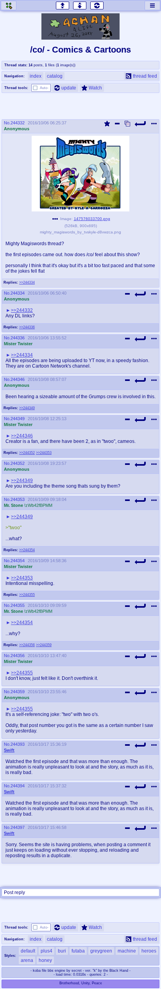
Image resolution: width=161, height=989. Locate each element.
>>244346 (22, 435)
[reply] (140, 123)
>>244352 (27, 453)
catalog (55, 76)
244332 (18, 122)
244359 (18, 691)
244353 (18, 499)
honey (45, 960)
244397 (18, 827)
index (35, 76)
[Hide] (117, 123)
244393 (18, 744)
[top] (62, 5)
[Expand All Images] (127, 123)
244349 (18, 418)
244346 (18, 379)
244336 (18, 337)
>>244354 (27, 550)
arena (27, 960)
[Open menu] (152, 5)
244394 (18, 785)
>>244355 (27, 595)
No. (7, 122)
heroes (148, 951)
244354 (18, 560)
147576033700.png (92, 219)
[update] (97, 5)
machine (127, 951)
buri (62, 951)
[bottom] (79, 5)
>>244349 (27, 408)
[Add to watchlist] (107, 123)
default (28, 951)
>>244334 (27, 282)
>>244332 (22, 310)
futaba (78, 951)
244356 (18, 655)
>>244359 (44, 645)
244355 (18, 605)
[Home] (8, 5)
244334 (18, 293)
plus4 (46, 951)
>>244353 (44, 453)
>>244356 (27, 645)
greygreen (101, 951)
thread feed (145, 76)
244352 (18, 463)
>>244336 (27, 327)
